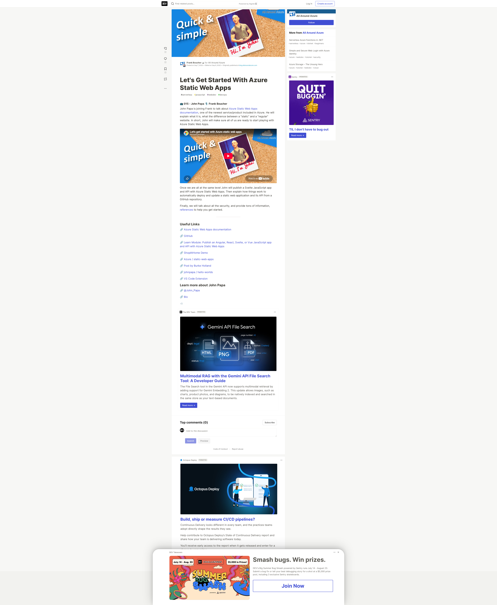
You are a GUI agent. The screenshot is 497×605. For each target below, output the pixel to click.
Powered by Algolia (247, 4)
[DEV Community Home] (164, 3)
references (186, 209)
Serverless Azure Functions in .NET (306, 41)
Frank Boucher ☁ (195, 62)
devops (222, 94)
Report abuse (237, 449)
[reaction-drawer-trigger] (165, 50)
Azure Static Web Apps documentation (207, 229)
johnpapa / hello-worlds (198, 272)
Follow (311, 22)
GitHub (188, 235)
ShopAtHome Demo (196, 252)
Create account (325, 3)
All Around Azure (216, 62)
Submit (190, 441)
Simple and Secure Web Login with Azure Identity (309, 53)
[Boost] (165, 79)
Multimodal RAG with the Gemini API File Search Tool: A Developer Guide (225, 378)
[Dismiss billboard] (338, 552)
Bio (186, 296)
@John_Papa (192, 290)
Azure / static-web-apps (199, 259)
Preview (204, 441)
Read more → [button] (188, 405)
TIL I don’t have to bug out (308, 129)
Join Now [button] (293, 586)
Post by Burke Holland (197, 265)
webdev (211, 94)
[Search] (172, 3)
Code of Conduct (220, 449)
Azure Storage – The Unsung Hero (306, 66)
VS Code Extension (196, 278)
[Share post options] (165, 88)
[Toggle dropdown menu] (275, 312)
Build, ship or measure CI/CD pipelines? (217, 519)
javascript (199, 94)
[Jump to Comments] (165, 60)
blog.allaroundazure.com (248, 65)
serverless (186, 94)
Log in (309, 3)
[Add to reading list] (165, 70)
